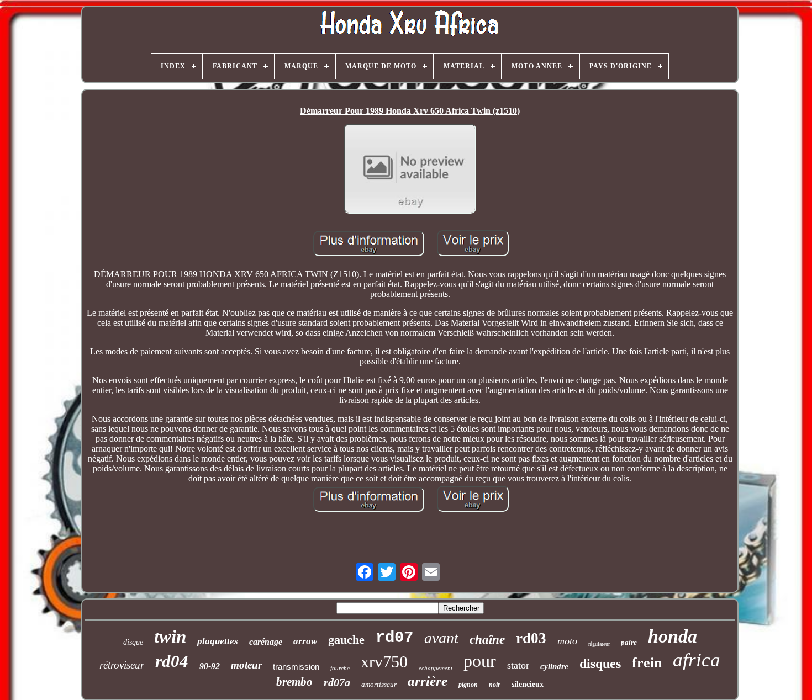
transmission (296, 666)
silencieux (528, 684)
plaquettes (217, 641)
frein (647, 663)
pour (479, 661)
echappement (435, 668)
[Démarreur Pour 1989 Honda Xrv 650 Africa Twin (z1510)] (410, 169)
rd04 (171, 661)
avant (441, 637)
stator (518, 665)
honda (672, 636)
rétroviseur (121, 665)
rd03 (531, 638)
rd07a (337, 682)
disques (600, 663)
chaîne (487, 639)
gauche (346, 639)
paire (629, 642)
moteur (246, 665)
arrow (305, 641)
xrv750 (384, 662)
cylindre (554, 666)
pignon (468, 684)
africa (696, 660)
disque (133, 642)
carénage (265, 641)
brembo (294, 681)
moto (567, 640)
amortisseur (379, 684)
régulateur (599, 644)
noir (494, 684)
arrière (427, 681)
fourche (340, 668)
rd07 (394, 638)
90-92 (209, 666)
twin (170, 636)
